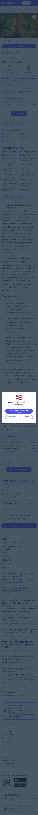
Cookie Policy (6, 798)
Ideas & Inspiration (9, 763)
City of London (10, 57)
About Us (5, 728)
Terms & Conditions (30, 798)
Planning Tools (7, 757)
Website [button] (9, 503)
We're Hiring (6, 731)
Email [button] (20, 503)
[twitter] (14, 519)
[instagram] (19, 519)
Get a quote (20, 46)
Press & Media (7, 735)
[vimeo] (24, 519)
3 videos (18, 53)
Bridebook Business (9, 747)
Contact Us (6, 738)
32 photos (8, 53)
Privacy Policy (17, 798)
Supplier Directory (8, 760)
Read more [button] (6, 84)
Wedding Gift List (8, 766)
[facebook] (9, 519)
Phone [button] (31, 503)
